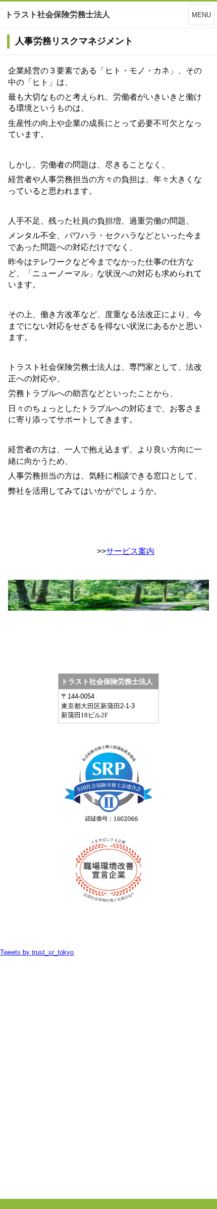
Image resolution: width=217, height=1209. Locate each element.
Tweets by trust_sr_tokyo (37, 952)
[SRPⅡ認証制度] (108, 788)
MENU (201, 15)
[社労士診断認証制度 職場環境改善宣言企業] (108, 870)
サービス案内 (130, 551)
